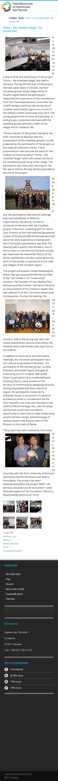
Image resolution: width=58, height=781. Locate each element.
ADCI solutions (11, 777)
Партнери (10, 598)
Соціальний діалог (14, 594)
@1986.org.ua (16, 675)
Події (8, 579)
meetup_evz (10, 536)
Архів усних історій (15, 589)
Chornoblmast (16, 669)
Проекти (10, 584)
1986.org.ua (15, 681)
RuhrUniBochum (11, 543)
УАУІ (6, 547)
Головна (13, 18)
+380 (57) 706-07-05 (21, 650)
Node (21, 18)
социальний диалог (13, 550)
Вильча (7, 540)
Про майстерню (13, 574)
